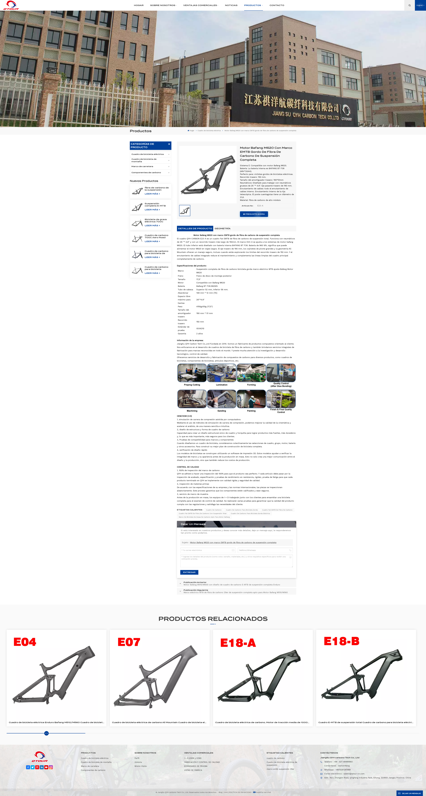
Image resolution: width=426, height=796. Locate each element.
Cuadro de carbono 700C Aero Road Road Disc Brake (156, 236)
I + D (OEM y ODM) (192, 758)
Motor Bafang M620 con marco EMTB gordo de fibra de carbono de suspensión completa (233, 542)
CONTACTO (277, 5)
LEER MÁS (152, 194)
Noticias (231, 5)
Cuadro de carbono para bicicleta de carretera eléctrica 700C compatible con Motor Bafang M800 (156, 252)
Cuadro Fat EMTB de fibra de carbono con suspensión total (202, 513)
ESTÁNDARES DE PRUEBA (195, 766)
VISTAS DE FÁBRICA (193, 770)
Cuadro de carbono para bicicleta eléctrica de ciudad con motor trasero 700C (156, 268)
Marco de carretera (142, 166)
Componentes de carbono (146, 173)
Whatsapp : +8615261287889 (337, 770)
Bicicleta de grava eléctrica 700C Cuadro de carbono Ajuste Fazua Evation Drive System (156, 220)
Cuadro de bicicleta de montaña (144, 160)
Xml (226, 792)
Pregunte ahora (255, 214)
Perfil (137, 758)
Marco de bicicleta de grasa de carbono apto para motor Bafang (204, 517)
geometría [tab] (223, 228)
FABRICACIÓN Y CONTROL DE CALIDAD (202, 762)
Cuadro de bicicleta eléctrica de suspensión (282, 763)
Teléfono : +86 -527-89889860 (338, 762)
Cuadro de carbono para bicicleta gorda (242, 510)
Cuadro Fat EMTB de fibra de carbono (277, 510)
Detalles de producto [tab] (195, 228)
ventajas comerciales (200, 5)
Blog (221, 792)
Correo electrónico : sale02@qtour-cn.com (344, 774)
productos (253, 5)
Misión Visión (141, 766)
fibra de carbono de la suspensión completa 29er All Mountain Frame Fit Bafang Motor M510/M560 (157, 189)
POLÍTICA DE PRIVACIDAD (240, 792)
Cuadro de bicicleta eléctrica (209, 131)
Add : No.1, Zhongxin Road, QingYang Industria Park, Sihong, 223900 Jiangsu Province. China (367, 778)
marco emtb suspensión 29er (280, 769)
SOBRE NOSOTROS (162, 5)
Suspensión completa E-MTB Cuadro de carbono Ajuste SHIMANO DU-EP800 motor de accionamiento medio (156, 204)
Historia (138, 762)
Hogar (139, 5)
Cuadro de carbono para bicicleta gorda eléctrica (250, 513)
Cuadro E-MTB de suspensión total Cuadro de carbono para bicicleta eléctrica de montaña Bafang (366, 722)
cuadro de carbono (214, 510)
